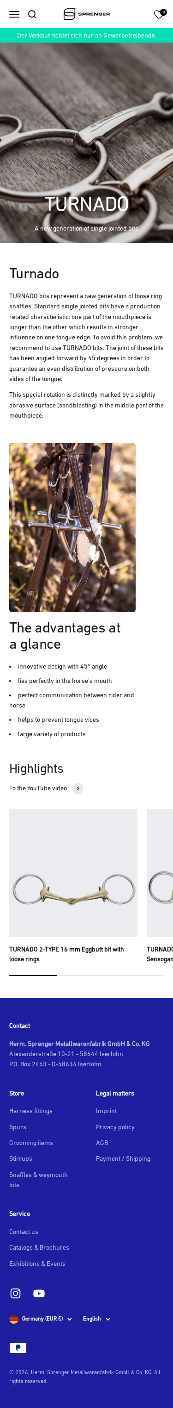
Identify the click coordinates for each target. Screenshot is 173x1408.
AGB (102, 1142)
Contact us (23, 1231)
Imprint (106, 1110)
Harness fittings (31, 1110)
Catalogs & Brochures (39, 1247)
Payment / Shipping (123, 1158)
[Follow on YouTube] (39, 1293)
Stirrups (20, 1158)
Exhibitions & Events (37, 1263)
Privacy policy (115, 1127)
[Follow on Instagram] (15, 1293)
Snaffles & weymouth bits (38, 1180)
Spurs (17, 1127)
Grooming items (31, 1142)
